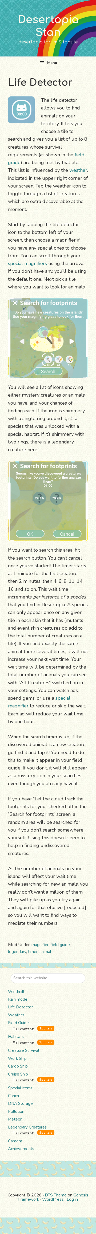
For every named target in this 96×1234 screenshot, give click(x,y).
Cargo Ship (18, 1066)
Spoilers (46, 1028)
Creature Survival (23, 1050)
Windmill (16, 991)
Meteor (15, 1119)
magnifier (40, 945)
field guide (60, 945)
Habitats (16, 1036)
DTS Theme (56, 1195)
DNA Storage (20, 1103)
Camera (15, 1141)
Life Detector (20, 1007)
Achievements (21, 1148)
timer (33, 952)
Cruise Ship (18, 1074)
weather (78, 170)
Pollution (16, 1111)
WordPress (53, 1199)
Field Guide (18, 1022)
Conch (13, 1095)
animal (45, 952)
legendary (17, 952)
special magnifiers (27, 263)
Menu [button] (52, 62)
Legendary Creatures (27, 1127)
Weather (16, 1015)
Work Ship (17, 1058)
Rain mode (17, 999)
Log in (72, 1199)
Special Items (20, 1088)
